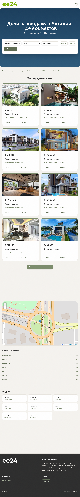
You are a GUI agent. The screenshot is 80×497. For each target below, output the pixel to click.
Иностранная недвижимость (10, 71)
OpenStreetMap (73, 344)
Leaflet (65, 344)
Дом (59, 71)
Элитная (46, 481)
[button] (40, 321)
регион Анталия (36, 71)
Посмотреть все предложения (40, 267)
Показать (10, 49)
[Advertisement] (40, 283)
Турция (23, 71)
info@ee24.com (7, 481)
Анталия (50, 71)
